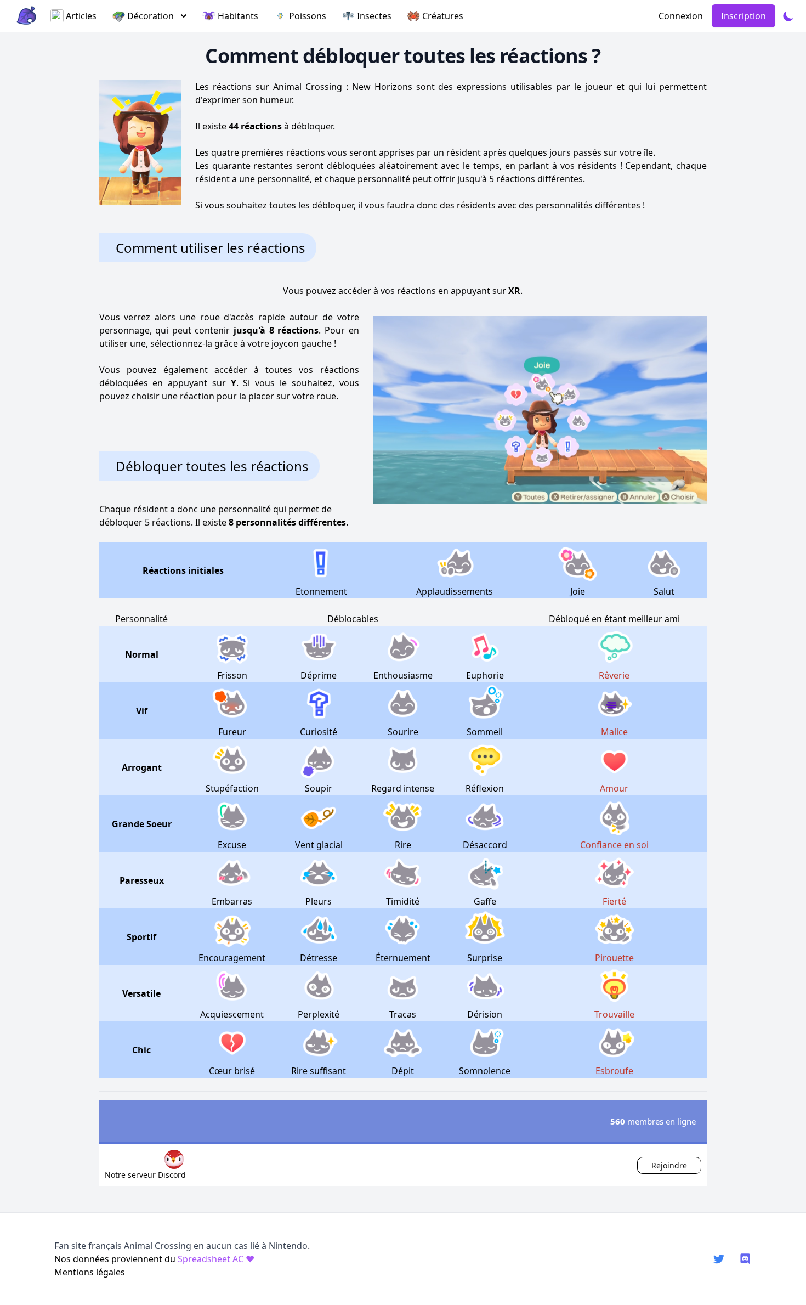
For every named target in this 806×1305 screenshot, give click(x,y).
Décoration (150, 16)
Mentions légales (89, 1272)
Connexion (681, 16)
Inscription (743, 16)
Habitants (238, 16)
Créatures (442, 16)
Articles (81, 16)
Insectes (374, 16)
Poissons (307, 16)
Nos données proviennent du (154, 1259)
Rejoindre (669, 1165)
